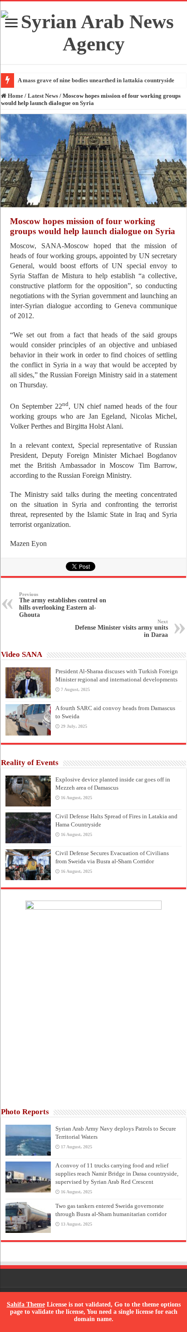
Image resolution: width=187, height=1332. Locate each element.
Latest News (43, 95)
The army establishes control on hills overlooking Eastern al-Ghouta (62, 604)
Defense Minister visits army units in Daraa (121, 628)
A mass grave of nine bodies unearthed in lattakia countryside (96, 80)
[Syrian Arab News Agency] (93, 30)
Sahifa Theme (26, 1304)
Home (14, 95)
